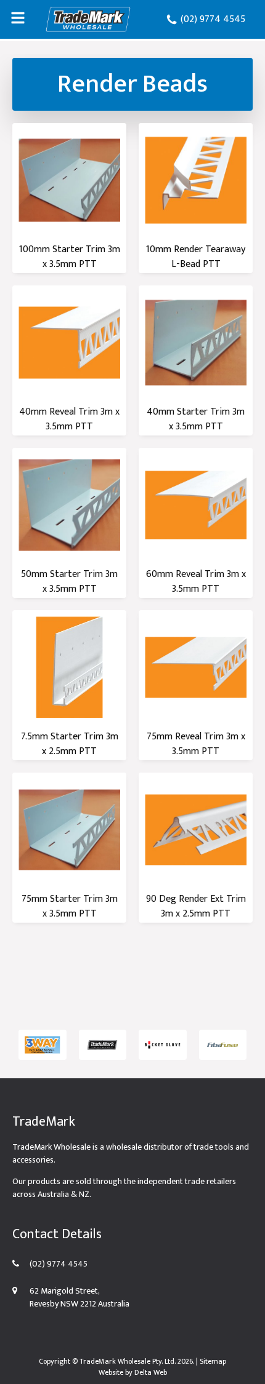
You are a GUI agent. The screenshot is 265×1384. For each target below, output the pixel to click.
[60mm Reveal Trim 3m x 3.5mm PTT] (196, 504)
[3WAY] (42, 1045)
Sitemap (213, 1361)
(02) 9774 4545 (211, 19)
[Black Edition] (103, 1045)
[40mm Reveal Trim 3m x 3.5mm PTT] (69, 342)
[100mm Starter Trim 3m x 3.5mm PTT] (69, 180)
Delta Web (150, 1372)
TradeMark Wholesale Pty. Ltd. (128, 1361)
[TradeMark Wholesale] (88, 19)
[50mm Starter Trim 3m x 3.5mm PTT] (69, 504)
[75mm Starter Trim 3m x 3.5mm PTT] (69, 829)
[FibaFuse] (223, 1045)
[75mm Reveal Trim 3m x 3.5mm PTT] (196, 667)
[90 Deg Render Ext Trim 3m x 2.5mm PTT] (196, 829)
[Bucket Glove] (163, 1045)
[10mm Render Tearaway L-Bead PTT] (196, 180)
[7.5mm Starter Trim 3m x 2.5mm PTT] (69, 667)
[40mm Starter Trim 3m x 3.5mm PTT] (196, 342)
